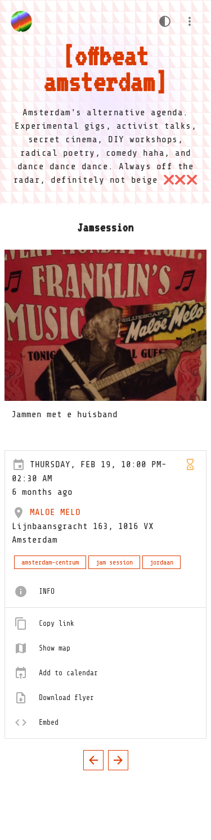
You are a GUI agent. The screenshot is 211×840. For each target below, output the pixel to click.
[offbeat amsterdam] (21, 21)
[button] (189, 21)
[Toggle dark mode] (164, 21)
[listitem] (105, 591)
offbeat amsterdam (99, 68)
